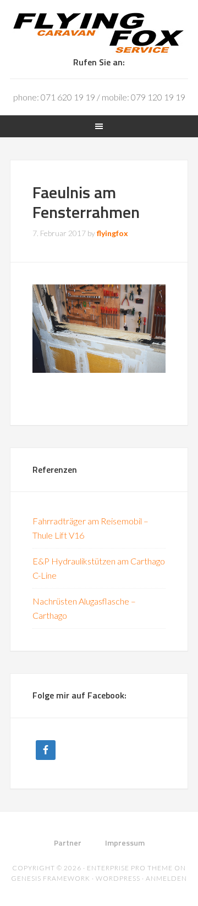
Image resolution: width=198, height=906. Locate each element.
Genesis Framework (50, 878)
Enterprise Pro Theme (130, 868)
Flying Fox (99, 33)
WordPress (118, 878)
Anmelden (166, 878)
